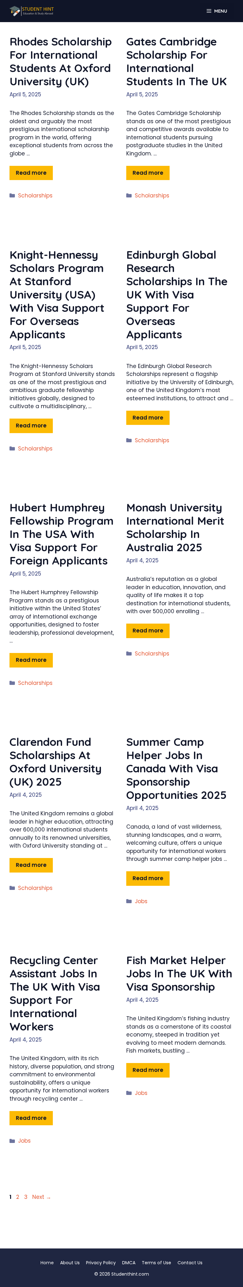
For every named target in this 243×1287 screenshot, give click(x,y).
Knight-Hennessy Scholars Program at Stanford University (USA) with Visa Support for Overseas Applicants (56, 294)
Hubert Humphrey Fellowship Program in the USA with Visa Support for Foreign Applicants (61, 533)
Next (41, 1197)
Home (47, 1263)
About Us (70, 1263)
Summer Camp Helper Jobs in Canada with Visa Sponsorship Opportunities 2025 (176, 768)
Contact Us (190, 1263)
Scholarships (35, 195)
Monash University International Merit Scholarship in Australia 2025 (175, 527)
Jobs (141, 901)
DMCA (128, 1263)
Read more (31, 173)
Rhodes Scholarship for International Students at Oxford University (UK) (60, 61)
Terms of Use (156, 1263)
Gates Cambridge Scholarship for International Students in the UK (176, 61)
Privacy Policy (101, 1263)
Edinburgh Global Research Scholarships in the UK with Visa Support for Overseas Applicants (176, 294)
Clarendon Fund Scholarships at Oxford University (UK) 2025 (55, 762)
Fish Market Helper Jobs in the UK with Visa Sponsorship (179, 973)
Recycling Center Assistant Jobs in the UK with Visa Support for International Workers (54, 993)
